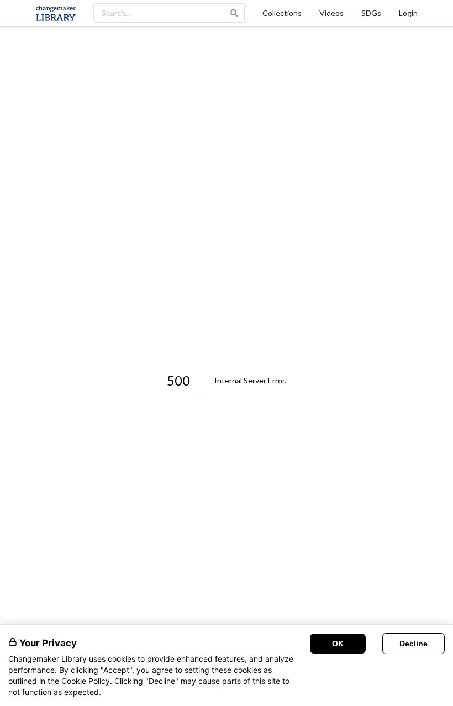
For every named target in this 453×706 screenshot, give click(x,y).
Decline (413, 643)
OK (338, 643)
